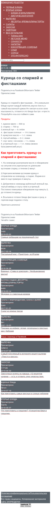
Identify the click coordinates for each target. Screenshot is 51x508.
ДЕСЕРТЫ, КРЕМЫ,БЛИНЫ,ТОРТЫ (27, 21)
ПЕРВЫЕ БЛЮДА (14, 7)
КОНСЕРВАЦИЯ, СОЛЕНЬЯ (24, 47)
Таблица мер (17, 35)
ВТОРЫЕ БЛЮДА (14, 10)
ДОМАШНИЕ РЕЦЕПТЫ (12, 2)
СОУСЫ (14, 52)
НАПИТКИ (16, 44)
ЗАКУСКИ (10, 27)
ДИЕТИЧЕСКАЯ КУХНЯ (22, 15)
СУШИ (14, 49)
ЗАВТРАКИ (11, 30)
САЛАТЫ (10, 24)
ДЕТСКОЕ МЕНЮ (19, 38)
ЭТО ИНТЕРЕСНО (19, 55)
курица (4, 65)
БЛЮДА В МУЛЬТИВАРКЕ (23, 12)
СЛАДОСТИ (16, 41)
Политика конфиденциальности (15, 493)
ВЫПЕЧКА (11, 18)
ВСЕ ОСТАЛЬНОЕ (14, 32)
